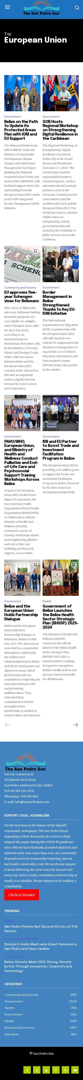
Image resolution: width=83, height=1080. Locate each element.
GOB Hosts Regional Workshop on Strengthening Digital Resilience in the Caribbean (60, 130)
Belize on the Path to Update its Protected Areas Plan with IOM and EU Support (21, 130)
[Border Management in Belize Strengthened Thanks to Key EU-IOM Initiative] (61, 264)
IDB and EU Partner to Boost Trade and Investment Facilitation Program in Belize (61, 450)
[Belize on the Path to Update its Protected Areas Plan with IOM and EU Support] (22, 93)
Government (12, 116)
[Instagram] (36, 1070)
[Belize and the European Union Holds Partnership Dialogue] (22, 578)
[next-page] (75, 725)
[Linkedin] (46, 1070)
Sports (9, 921)
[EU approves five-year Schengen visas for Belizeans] (22, 264)
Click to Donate (22, 895)
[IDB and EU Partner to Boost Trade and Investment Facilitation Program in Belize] (61, 413)
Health (47, 601)
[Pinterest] (56, 1070)
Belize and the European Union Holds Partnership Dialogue (21, 613)
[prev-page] (7, 725)
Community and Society (20, 287)
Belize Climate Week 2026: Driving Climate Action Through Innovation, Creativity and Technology (38, 966)
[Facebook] (27, 1070)
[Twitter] (65, 1070)
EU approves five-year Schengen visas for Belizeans (21, 297)
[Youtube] (75, 1070)
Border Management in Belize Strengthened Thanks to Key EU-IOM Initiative (59, 303)
